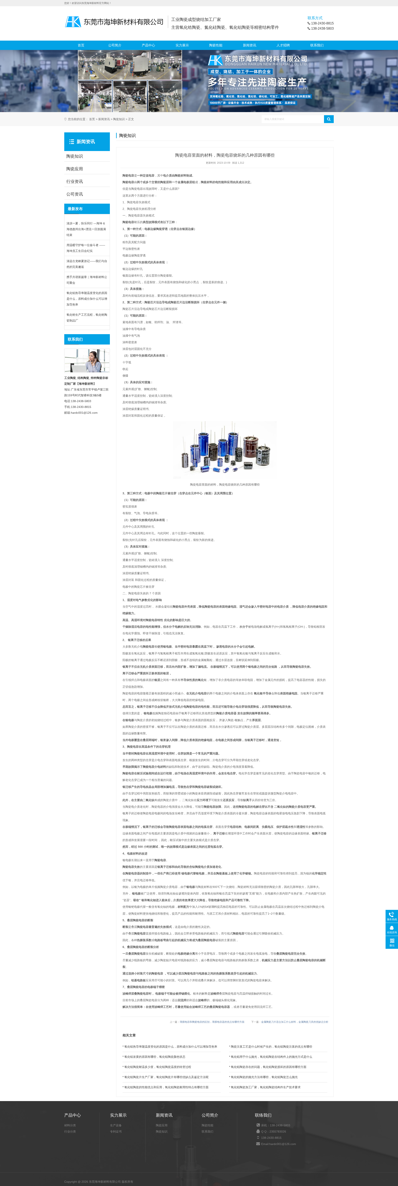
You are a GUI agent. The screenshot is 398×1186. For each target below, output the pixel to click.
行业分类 (70, 1131)
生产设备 (116, 1125)
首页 (81, 45)
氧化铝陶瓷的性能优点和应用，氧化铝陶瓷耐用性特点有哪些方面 (166, 1087)
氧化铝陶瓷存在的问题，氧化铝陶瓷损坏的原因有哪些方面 (268, 1067)
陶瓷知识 (119, 119)
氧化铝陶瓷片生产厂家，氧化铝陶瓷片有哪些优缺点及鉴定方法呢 (166, 1077)
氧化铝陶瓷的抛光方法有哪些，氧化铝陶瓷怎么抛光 (264, 1077)
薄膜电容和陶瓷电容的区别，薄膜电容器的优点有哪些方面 (212, 1021)
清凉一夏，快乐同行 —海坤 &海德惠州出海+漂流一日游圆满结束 (86, 229)
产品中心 (148, 45)
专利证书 (116, 1131)
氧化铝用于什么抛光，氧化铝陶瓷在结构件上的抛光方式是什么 (271, 1056)
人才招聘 (283, 45)
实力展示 (182, 45)
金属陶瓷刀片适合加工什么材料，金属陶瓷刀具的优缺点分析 (294, 1021)
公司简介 (114, 45)
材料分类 (70, 1125)
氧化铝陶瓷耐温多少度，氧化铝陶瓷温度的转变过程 (157, 1067)
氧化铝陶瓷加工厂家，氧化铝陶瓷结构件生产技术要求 (266, 1087)
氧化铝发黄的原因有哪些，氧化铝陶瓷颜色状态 (154, 1056)
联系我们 (317, 45)
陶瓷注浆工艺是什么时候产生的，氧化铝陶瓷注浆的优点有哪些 (271, 1046)
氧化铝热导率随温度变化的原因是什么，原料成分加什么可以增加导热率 (87, 298)
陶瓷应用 (161, 1125)
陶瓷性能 (215, 45)
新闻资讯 (249, 45)
